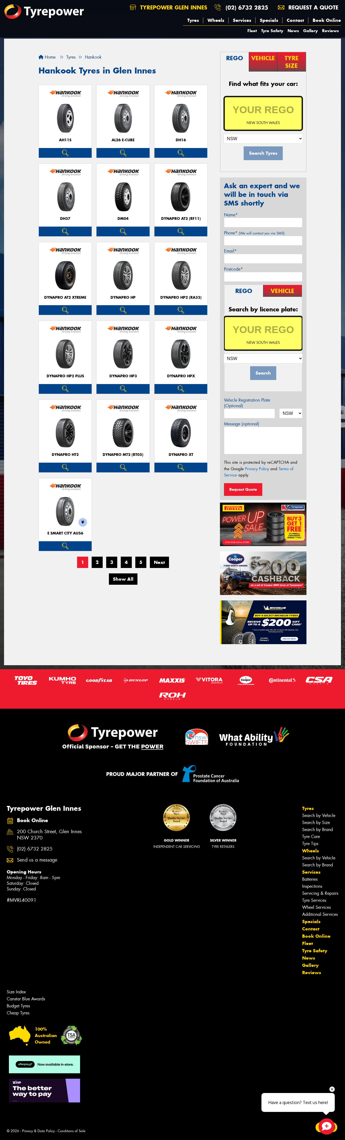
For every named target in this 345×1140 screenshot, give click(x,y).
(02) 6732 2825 (247, 7)
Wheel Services (316, 907)
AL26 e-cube (123, 140)
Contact (295, 20)
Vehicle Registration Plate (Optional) (247, 403)
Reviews (330, 30)
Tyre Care (311, 836)
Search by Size (316, 822)
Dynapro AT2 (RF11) (181, 218)
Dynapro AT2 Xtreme (65, 297)
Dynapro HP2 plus (65, 376)
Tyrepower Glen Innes (172, 7)
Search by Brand (317, 829)
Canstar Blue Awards (26, 999)
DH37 (65, 218)
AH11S (65, 140)
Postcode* (233, 269)
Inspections (312, 886)
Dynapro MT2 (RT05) (123, 454)
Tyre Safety (272, 30)
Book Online (327, 20)
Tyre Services (314, 900)
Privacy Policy (257, 469)
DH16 (181, 140)
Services (242, 20)
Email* (230, 251)
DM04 (123, 218)
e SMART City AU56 (65, 533)
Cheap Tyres (18, 1013)
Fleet (252, 30)
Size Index (16, 992)
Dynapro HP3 (123, 376)
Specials (269, 20)
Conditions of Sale (71, 1131)
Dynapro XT (181, 454)
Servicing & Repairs (320, 893)
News (293, 30)
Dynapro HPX (181, 376)
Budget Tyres (18, 1006)
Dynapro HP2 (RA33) (181, 297)
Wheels (216, 20)
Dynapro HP (123, 297)
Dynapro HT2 (65, 454)
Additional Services (320, 914)
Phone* (254, 233)
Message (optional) (241, 424)
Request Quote (243, 489)
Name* (231, 215)
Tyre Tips (310, 843)
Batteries (310, 879)
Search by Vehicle (318, 815)
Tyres (193, 20)
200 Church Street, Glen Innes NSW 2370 (49, 835)
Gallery (310, 30)
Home (49, 57)
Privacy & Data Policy (38, 1131)
